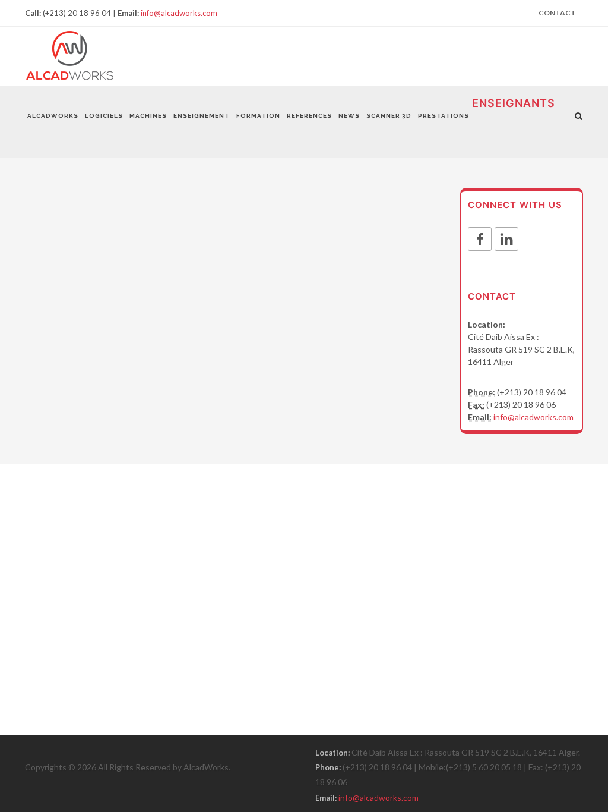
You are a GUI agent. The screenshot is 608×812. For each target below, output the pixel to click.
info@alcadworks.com (179, 13)
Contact (557, 12)
